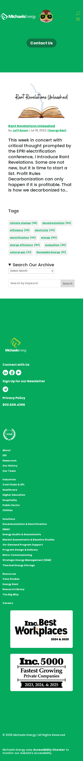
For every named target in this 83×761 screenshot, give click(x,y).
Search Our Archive (33, 265)
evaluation (55, 245)
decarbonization (56, 223)
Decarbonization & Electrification (25, 524)
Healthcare (10, 489)
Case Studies (11, 579)
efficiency (20, 230)
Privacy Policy (14, 398)
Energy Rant (57, 130)
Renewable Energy (51, 252)
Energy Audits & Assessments (22, 534)
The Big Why (11, 594)
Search (68, 284)
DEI (5, 455)
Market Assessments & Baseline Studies (28, 539)
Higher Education (14, 494)
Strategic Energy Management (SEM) (27, 560)
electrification (23, 237)
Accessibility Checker (49, 750)
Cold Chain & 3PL (14, 484)
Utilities (8, 510)
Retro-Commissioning (17, 555)
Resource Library (14, 589)
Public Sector (11, 505)
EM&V (6, 529)
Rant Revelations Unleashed (31, 126)
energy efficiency (25, 245)
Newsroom (10, 460)
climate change (23, 223)
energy (49, 237)
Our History (10, 465)
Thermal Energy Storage (19, 565)
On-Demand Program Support (23, 544)
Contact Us (41, 43)
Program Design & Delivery (20, 549)
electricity (45, 230)
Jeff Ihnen (20, 130)
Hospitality (10, 500)
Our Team (9, 471)
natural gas (20, 252)
